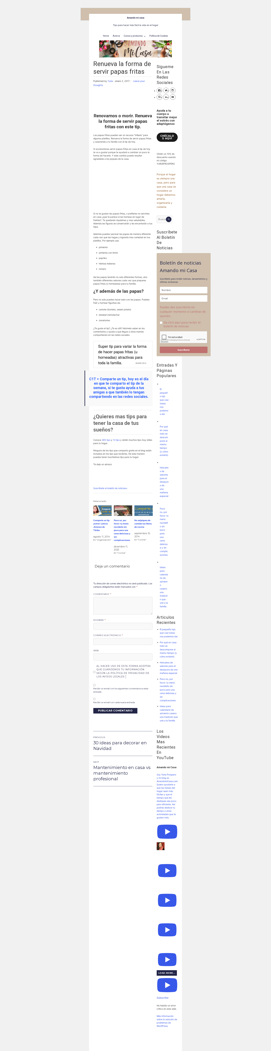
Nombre (99, 620)
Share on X (141, 363)
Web (96, 650)
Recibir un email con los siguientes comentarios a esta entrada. (120, 690)
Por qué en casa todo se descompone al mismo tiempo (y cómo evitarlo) (164, 440)
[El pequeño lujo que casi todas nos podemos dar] (163, 384)
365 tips (106, 440)
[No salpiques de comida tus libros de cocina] (143, 510)
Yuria (110, 81)
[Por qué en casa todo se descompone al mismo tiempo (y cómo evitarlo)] (163, 421)
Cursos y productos (133, 36)
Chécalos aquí (167, 137)
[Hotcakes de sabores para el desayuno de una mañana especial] (163, 462)
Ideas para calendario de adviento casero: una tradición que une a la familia (169, 713)
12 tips (116, 440)
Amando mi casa (135, 18)
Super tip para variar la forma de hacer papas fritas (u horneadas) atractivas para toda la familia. (122, 354)
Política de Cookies (158, 36)
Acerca (116, 36)
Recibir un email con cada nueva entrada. (114, 702)
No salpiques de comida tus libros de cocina (143, 523)
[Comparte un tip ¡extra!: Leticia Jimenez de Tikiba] (102, 510)
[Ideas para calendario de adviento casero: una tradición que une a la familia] (163, 562)
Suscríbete (184, 349)
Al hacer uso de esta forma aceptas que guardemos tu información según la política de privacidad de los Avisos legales (123, 671)
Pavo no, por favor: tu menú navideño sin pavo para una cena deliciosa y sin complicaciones (122, 530)
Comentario (102, 594)
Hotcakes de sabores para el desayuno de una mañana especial (164, 481)
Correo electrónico (108, 635)
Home (106, 36)
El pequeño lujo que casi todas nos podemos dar (169, 633)
